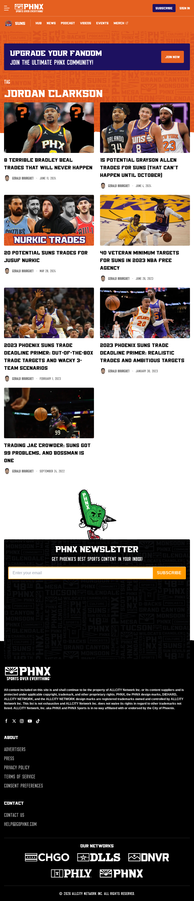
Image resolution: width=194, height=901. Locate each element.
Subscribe (164, 8)
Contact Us (14, 815)
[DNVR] (148, 857)
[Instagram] (21, 721)
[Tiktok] (37, 721)
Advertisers (15, 749)
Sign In (185, 8)
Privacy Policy (17, 767)
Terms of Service (19, 776)
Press (9, 758)
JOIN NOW (172, 57)
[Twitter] (14, 721)
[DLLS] (98, 857)
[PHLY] (71, 873)
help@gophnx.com (20, 824)
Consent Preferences (23, 785)
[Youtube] (29, 721)
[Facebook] (6, 721)
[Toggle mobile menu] (6, 8)
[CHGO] (47, 857)
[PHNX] (121, 873)
